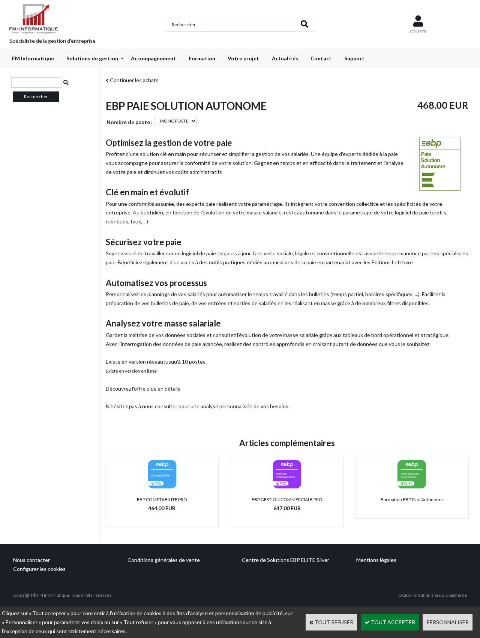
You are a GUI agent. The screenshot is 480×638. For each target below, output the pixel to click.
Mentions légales (376, 560)
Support (354, 58)
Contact (321, 58)
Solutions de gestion (92, 58)
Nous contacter (31, 560)
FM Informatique (33, 58)
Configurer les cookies (39, 569)
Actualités (285, 58)
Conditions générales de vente (164, 560)
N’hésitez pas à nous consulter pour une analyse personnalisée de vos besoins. (198, 406)
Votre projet (243, 58)
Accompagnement (153, 58)
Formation (202, 58)
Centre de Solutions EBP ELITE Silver (285, 560)
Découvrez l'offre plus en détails (143, 388)
